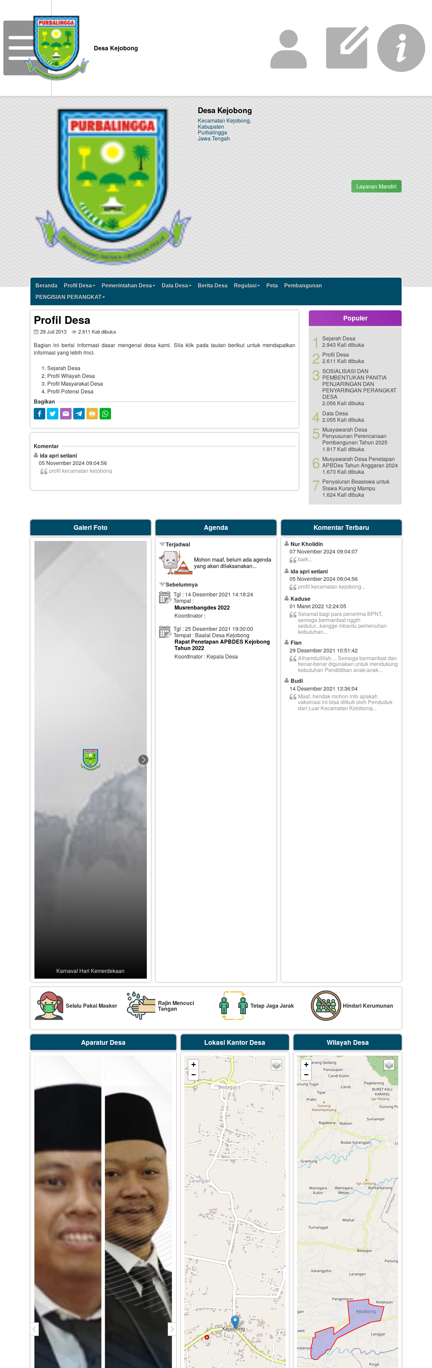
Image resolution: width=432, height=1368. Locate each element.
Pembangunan (303, 285)
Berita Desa (212, 285)
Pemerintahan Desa (127, 285)
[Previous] (38, 760)
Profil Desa (78, 285)
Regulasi (245, 285)
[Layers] (276, 1065)
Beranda (46, 285)
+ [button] (193, 1064)
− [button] (193, 1074)
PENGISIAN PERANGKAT (68, 297)
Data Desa (175, 285)
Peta (272, 285)
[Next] (143, 760)
